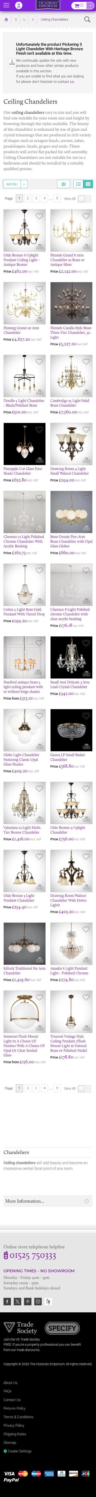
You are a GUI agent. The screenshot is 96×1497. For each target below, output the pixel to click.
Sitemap (9, 1442)
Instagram (38, 1301)
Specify (62, 1329)
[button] (48, 1201)
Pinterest (27, 1301)
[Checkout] (90, 5)
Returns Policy (14, 1408)
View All (70, 199)
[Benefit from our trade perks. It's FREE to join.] (20, 1328)
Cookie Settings (19, 1451)
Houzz (48, 1301)
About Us (10, 1383)
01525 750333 (33, 1255)
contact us (66, 82)
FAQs (7, 1391)
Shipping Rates (14, 1434)
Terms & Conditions (18, 1417)
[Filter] (63, 184)
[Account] (21, 5)
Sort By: (11, 184)
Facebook (7, 1301)
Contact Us (12, 1400)
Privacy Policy (13, 1425)
